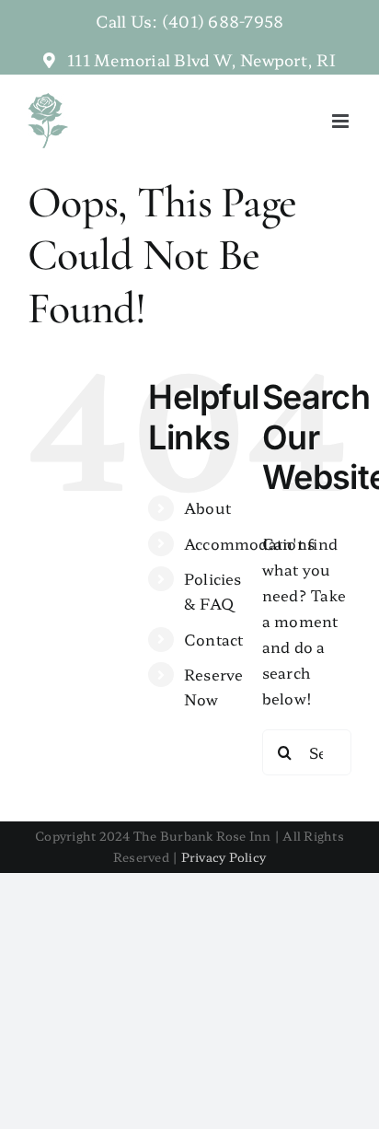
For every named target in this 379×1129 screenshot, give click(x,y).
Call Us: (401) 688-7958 (190, 20)
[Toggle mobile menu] (341, 121)
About (207, 507)
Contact (214, 639)
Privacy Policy (223, 857)
